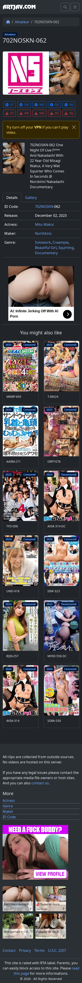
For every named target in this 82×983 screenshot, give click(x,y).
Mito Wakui (44, 224)
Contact (9, 950)
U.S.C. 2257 (57, 950)
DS (57, 104)
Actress (9, 800)
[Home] (8, 21)
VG (71, 104)
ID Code (9, 817)
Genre (8, 806)
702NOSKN (44, 206)
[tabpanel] (41, 231)
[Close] (74, 127)
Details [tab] (12, 197)
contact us (40, 783)
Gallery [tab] (31, 197)
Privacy (25, 950)
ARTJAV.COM (19, 7)
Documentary (46, 252)
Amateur (22, 21)
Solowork (43, 242)
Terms (39, 950)
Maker (8, 811)
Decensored (69, 474)
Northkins (43, 233)
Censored (29, 345)
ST (12, 104)
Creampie (60, 242)
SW (26, 104)
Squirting (66, 247)
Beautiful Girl (46, 247)
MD (41, 104)
